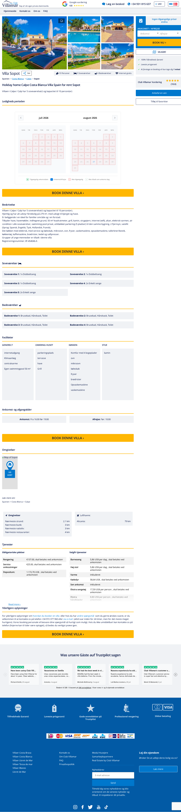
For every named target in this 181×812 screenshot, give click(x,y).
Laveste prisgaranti (149, 64)
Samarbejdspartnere (102, 756)
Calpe (28, 78)
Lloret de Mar (19, 771)
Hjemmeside (10, 11)
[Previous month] (20, 117)
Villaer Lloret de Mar (23, 760)
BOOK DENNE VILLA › (68, 193)
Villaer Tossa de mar (23, 764)
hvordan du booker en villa (46, 615)
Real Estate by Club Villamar (106, 760)
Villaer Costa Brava (22, 752)
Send (113, 782)
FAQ (45, 11)
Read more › (14, 604)
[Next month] (115, 117)
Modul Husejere (100, 752)
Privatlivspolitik (66, 764)
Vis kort (9, 473)
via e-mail (68, 619)
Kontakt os (24, 11)
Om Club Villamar (68, 756)
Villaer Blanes (19, 768)
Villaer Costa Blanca (22, 756)
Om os (37, 11)
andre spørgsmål (85, 615)
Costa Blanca (18, 78)
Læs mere (158, 769)
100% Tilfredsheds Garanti (152, 59)
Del (28, 73)
